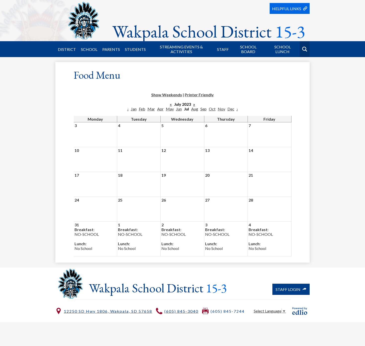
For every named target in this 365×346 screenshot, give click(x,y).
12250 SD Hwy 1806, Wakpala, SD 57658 (108, 311)
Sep (203, 108)
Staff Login (288, 289)
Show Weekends (166, 94)
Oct (212, 108)
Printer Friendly (199, 94)
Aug (194, 108)
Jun (179, 108)
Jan (134, 108)
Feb (142, 108)
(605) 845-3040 (181, 311)
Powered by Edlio (300, 311)
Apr (160, 108)
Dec (230, 108)
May (170, 108)
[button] (66, 49)
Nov (221, 108)
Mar (151, 108)
